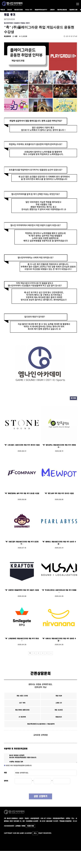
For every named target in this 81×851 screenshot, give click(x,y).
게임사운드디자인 (18, 10)
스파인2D (52, 10)
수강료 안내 (30, 826)
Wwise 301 (28, 10)
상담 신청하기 (40, 796)
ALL (35, 833)
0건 (15, 36)
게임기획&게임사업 (62, 10)
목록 (74, 398)
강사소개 (9, 10)
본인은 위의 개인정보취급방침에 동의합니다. (18, 766)
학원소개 (3, 10)
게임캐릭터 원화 (73, 10)
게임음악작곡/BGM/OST (41, 10)
